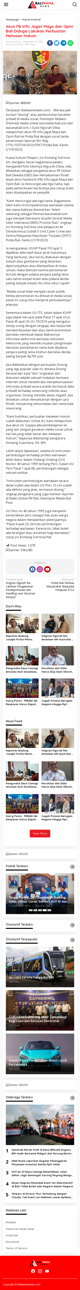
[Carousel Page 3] (40, 910)
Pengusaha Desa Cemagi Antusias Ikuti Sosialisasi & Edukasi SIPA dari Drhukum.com (22, 670)
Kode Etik (12, 1235)
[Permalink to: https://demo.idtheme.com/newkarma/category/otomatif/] (72, 925)
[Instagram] (40, 569)
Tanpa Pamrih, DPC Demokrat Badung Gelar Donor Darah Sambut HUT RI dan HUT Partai (38, 899)
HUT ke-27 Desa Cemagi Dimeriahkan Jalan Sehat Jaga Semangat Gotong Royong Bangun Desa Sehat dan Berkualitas (42, 1173)
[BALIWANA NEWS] (41, 4)
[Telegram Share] (63, 43)
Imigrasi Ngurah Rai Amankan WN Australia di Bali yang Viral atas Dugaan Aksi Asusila (58, 637)
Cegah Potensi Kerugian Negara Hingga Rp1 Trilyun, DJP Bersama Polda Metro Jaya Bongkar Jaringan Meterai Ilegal (57, 702)
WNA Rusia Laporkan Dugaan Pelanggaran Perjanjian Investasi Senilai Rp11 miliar (39, 1162)
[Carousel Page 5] (49, 910)
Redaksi (11, 1222)
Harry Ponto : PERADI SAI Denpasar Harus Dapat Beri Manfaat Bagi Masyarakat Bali (21, 702)
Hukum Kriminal (14, 44)
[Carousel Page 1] (31, 910)
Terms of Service (16, 1248)
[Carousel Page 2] (35, 910)
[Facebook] (32, 569)
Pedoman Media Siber (20, 1229)
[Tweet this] (57, 43)
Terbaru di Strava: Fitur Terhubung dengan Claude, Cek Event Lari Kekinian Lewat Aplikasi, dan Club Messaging (41, 1195)
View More (40, 833)
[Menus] (6, 4)
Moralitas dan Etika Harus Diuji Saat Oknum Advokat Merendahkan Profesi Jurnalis (57, 670)
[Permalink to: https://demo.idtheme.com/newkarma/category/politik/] (72, 866)
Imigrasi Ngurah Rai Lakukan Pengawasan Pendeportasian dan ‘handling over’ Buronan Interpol (20, 588)
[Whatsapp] (70, 43)
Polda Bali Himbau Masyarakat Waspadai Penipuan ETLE (60, 585)
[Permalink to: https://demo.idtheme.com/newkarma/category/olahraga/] (72, 1098)
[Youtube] (47, 569)
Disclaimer (12, 1241)
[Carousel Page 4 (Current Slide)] (45, 910)
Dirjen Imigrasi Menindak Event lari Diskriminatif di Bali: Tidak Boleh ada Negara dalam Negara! (42, 1184)
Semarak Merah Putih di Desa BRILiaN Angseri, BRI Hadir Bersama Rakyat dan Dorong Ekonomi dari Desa (43, 1151)
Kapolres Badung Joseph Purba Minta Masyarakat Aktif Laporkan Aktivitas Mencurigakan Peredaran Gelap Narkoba (19, 637)
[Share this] (50, 43)
